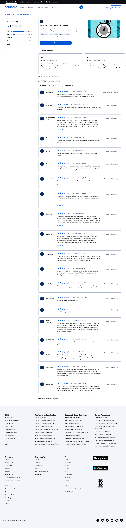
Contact (67, 477)
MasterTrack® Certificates (13, 480)
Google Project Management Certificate (47, 429)
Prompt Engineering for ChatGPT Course (77, 441)
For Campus (8, 492)
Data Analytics (9, 426)
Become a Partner (10, 495)
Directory (67, 483)
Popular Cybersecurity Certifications (105, 443)
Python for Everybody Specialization (75, 444)
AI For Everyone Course (72, 423)
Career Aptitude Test (101, 417)
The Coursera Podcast (41, 471)
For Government (10, 489)
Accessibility (68, 474)
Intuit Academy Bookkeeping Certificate (47, 444)
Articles (67, 480)
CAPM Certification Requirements (104, 420)
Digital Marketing (10, 429)
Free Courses (9, 501)
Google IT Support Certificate (44, 426)
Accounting (8, 417)
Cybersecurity (9, 423)
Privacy (67, 468)
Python (7, 441)
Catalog (7, 471)
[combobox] (55, 7)
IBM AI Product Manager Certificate (45, 438)
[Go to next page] (94, 398)
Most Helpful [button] (69, 85)
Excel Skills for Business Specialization (76, 432)
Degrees (7, 483)
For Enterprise (9, 486)
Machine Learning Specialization (74, 438)
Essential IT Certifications (102, 431)
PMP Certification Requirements (104, 440)
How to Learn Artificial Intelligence (105, 437)
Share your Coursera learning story (105, 446)
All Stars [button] (56, 85)
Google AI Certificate (41, 417)
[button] (31, 7)
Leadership (8, 465)
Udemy (7, 504)
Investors (68, 462)
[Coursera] (11, 7)
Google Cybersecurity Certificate (45, 420)
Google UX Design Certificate (43, 432)
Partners (37, 462)
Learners (37, 459)
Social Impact (9, 498)
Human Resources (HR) (11, 432)
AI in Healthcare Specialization (74, 426)
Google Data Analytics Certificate (45, 423)
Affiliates (67, 486)
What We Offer (9, 462)
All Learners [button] (43, 85)
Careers (7, 468)
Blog (36, 468)
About (7, 459)
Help (66, 471)
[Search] (81, 7)
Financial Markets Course (72, 435)
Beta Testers (39, 465)
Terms (67, 465)
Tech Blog (38, 474)
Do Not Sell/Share (70, 492)
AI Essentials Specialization (73, 417)
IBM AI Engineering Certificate (43, 435)
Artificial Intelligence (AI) (12, 420)
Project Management (11, 438)
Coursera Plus (9, 474)
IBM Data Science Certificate (43, 441)
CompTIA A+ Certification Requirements (106, 423)
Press (66, 459)
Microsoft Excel (9, 435)
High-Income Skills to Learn (103, 434)
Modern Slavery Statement (73, 489)
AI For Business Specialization (73, 420)
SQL (6, 444)
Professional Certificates (12, 477)
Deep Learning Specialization (73, 429)
